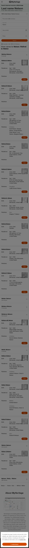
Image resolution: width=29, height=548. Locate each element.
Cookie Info (22, 539)
